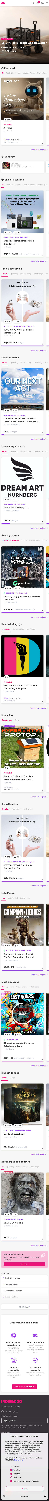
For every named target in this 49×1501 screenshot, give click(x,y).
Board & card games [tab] (10, 540)
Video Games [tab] (34, 540)
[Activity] (38, 3)
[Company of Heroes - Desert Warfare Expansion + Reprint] (22, 925)
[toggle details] (43, 144)
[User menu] (42, 3)
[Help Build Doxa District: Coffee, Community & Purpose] (22, 656)
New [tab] (17, 720)
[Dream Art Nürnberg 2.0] (22, 478)
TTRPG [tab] (24, 540)
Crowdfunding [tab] (25, 274)
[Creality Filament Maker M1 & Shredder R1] (22, 212)
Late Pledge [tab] (38, 274)
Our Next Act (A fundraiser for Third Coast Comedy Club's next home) (21, 421)
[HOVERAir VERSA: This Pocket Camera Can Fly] (22, 300)
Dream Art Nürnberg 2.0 (16, 507)
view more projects (39, 149)
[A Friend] (22, 99)
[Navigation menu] (46, 3)
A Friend (8, 127)
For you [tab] (5, 274)
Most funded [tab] (17, 809)
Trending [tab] (5, 809)
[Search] (33, 3)
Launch (24, 1264)
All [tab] (3, 73)
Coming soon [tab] (7, 720)
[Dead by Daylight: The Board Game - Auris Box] (22, 567)
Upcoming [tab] (14, 274)
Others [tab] (44, 540)
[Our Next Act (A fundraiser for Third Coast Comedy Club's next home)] (22, 389)
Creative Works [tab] (28, 73)
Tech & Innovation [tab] (13, 73)
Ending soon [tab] (28, 809)
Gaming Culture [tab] (43, 73)
